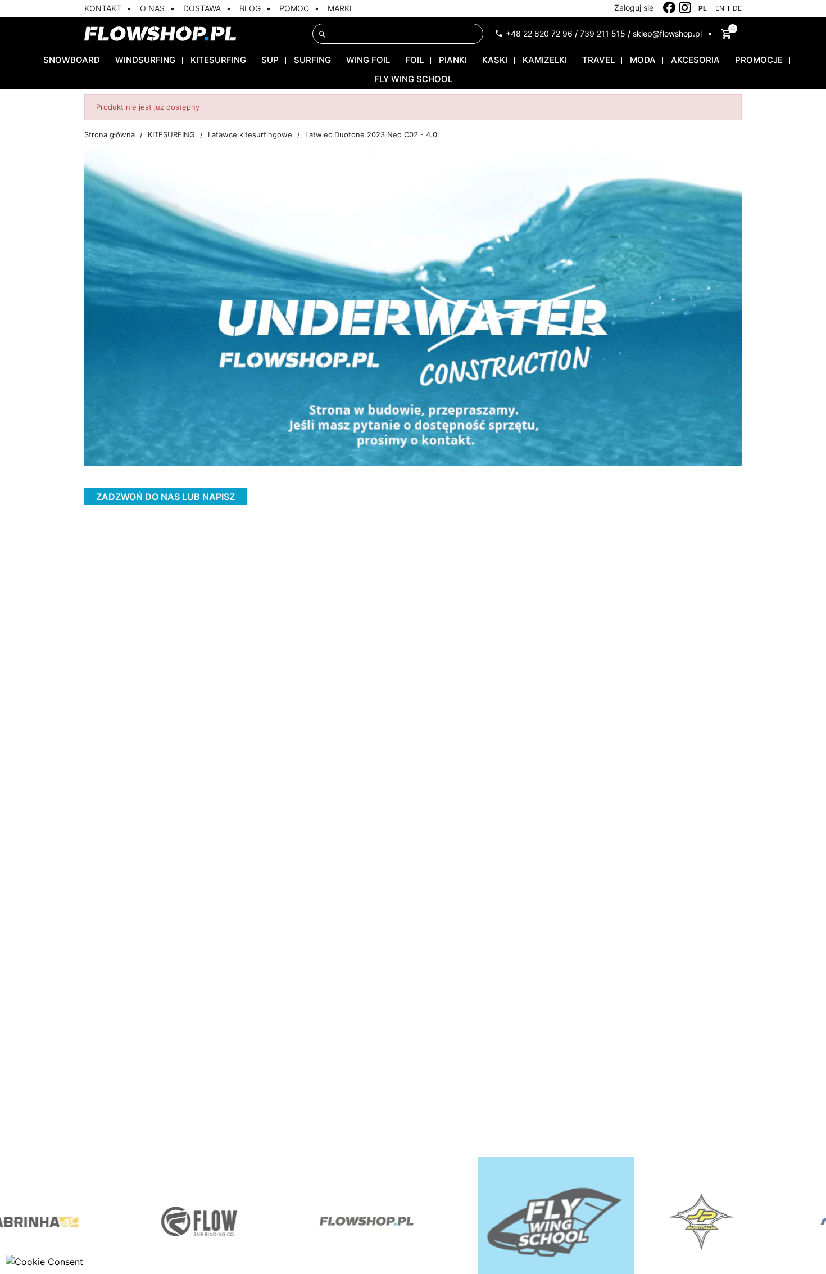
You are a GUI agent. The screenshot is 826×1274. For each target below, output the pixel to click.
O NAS (152, 8)
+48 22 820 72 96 (539, 33)
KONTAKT (102, 8)
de (737, 8)
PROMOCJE (759, 60)
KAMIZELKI (545, 60)
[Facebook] (669, 8)
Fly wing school (413, 79)
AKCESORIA (695, 60)
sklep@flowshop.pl (667, 33)
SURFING (312, 60)
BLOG (250, 8)
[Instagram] (685, 8)
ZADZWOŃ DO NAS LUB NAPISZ (165, 496)
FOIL (414, 60)
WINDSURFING (145, 60)
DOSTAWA (202, 8)
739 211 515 (602, 33)
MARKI (340, 8)
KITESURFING (218, 60)
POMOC (294, 8)
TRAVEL (598, 60)
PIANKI (453, 60)
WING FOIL (368, 60)
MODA (643, 60)
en (719, 8)
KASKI (494, 60)
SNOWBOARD (71, 60)
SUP (270, 60)
